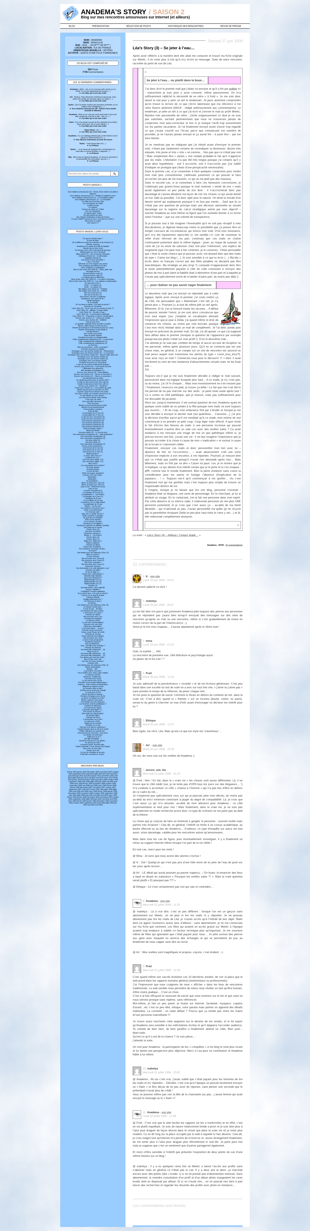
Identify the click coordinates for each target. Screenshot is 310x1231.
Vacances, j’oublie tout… (92, 677)
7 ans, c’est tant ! (93, 262)
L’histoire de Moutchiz (92, 706)
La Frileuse (92, 207)
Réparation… (93, 477)
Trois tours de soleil (93, 399)
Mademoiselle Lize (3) (92, 580)
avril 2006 (84, 791)
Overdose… (93, 603)
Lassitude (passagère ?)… (92, 710)
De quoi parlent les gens (92, 215)
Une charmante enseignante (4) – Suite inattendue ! (93, 434)
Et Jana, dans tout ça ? (93, 456)
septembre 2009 (75, 781)
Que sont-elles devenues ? (92, 401)
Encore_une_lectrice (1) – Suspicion (93, 386)
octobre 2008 (111, 783)
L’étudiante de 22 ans (93, 498)
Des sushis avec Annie (93, 333)
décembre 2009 (88, 780)
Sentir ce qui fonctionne (93, 510)
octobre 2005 (99, 793)
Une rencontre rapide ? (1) (93, 461)
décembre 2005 (74, 793)
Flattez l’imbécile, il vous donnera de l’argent (93, 746)
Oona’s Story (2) (92, 537)
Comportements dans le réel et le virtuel (92, 729)
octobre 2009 (113, 780)
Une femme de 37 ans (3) (93, 448)
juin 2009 (102, 781)
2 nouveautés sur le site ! (93, 719)
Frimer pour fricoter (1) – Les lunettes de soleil (93, 388)
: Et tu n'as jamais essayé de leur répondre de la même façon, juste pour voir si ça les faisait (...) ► (93, 124)
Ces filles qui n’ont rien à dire (93, 201)
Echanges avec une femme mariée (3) (93, 357)
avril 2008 (94, 785)
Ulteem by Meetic (93, 430)
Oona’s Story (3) (92, 529)
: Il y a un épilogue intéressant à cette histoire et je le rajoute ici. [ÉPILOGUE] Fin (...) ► (93, 138)
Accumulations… (92, 481)
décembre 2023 (93, 772)
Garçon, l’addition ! (93, 589)
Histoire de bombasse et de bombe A (92, 330)
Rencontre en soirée (93, 221)
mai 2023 (113, 774)
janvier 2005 (82, 797)
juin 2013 (79, 776)
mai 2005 (96, 795)
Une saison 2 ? (93, 223)
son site (155, 576)
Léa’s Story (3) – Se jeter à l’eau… (92, 312)
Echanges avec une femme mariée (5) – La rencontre (93, 353)
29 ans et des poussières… (93, 446)
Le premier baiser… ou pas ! (93, 628)
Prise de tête (93, 411)
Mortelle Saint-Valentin (92, 576)
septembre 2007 (75, 789)
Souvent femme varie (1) (93, 275)
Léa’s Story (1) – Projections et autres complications (92, 316)
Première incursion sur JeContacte (93, 363)
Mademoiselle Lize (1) (92, 584)
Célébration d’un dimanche (93, 368)
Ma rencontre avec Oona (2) (93, 560)
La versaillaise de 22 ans (93, 500)
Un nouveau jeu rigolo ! (93, 708)
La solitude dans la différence (93, 277)
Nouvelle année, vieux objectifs (93, 587)
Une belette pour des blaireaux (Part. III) (92, 605)
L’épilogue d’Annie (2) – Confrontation (92, 256)
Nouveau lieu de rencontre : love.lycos (93, 733)
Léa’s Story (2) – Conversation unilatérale (93, 314)
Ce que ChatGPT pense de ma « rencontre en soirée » (92, 219)
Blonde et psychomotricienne (93, 407)
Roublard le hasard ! (93, 642)
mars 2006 (93, 791)
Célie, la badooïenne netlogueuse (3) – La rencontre (93, 339)
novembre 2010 (108, 776)
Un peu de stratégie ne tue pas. (93, 752)
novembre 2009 (101, 780)
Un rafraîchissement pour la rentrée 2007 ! (92, 380)
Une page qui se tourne (93, 527)
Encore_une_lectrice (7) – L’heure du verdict (93, 318)
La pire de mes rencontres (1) (93, 419)
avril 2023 (72, 776)
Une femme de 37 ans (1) (93, 452)
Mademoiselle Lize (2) (92, 582)
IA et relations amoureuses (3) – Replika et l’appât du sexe (93, 196)
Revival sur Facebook (93, 306)
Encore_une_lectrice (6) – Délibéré (93, 320)
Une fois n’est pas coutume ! (93, 661)
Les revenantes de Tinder (93, 203)
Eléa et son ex (92, 651)
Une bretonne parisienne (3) (93, 423)
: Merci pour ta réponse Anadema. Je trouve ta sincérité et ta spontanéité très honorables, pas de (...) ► (93, 159)
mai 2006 (76, 791)
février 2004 (81, 801)
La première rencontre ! (93, 671)
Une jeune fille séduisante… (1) (93, 655)
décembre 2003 (103, 801)
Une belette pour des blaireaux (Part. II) (93, 665)
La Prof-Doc (93, 345)
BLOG (72, 26)
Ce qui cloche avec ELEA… (93, 681)
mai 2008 (86, 785)
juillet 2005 (81, 795)
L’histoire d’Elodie (92, 597)
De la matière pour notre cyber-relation (93, 673)
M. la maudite (93, 302)
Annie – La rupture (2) (92, 285)
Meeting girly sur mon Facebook (92, 252)
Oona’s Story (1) (92, 539)
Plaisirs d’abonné (92, 543)
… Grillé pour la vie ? (93, 737)
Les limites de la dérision (92, 735)
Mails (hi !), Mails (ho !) (93, 541)
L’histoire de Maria (93, 545)
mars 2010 (108, 778)
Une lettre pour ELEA (93, 679)
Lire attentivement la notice (93, 378)
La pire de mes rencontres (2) (93, 417)
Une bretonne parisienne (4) (93, 421)
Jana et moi (92, 489)
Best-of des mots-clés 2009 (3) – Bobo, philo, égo (92, 269)
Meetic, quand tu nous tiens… (92, 700)
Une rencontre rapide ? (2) (93, 459)
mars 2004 (72, 801)
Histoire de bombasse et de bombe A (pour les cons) (92, 328)
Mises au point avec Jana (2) (93, 483)
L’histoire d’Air (93, 663)
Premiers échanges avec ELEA (93, 696)
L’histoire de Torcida (93, 634)
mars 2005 (113, 795)
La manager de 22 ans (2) (93, 492)
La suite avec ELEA (93, 692)
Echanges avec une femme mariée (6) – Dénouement (93, 351)
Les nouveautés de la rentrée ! (93, 465)
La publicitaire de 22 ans (92, 504)
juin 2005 (89, 795)
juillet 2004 (90, 799)
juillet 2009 (94, 781)
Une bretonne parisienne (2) (93, 425)
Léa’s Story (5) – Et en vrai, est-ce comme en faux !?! (93, 308)
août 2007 (86, 789)
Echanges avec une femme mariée (93, 361)
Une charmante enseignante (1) (92, 444)
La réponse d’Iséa (93, 620)
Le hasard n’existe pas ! (92, 607)
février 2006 (102, 791)
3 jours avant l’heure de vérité (92, 632)
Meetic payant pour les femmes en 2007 (92, 390)
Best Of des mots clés (93, 659)
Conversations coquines (92, 409)
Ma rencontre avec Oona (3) (93, 558)
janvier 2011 (96, 776)
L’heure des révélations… (93, 547)
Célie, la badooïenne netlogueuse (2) (93, 341)
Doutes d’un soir (93, 750)
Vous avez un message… (93, 748)
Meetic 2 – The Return (93, 535)
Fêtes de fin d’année (93, 520)
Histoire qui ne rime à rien (93, 248)
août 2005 (73, 795)
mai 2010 (91, 778)
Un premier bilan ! (93, 715)
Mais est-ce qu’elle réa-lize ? (93, 514)
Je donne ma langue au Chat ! (93, 698)
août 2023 (90, 774)
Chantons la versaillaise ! (93, 523)
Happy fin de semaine (92, 723)
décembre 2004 (93, 797)
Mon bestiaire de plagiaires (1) (93, 370)
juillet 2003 (110, 803)
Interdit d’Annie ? (92, 332)
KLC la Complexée (93, 211)
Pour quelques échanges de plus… (93, 549)
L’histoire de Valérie (92, 615)
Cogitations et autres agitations (93, 591)
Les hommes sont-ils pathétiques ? (93, 704)
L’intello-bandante (93, 300)
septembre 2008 (75, 785)
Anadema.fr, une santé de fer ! (93, 299)
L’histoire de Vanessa (93, 648)
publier (233, 88)
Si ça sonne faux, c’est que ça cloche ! (93, 593)
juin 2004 (98, 799)
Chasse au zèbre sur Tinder (93, 209)
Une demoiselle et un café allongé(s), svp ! (92, 568)
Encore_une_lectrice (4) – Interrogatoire (92, 372)
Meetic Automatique (92, 667)
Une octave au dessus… (93, 712)
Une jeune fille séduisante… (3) (93, 649)
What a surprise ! (93, 554)
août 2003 (101, 803)
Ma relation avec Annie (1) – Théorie (93, 291)
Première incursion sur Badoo (92, 349)
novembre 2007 (99, 787)
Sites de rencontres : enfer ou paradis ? (92, 347)
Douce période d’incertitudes (93, 636)
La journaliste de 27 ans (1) (92, 415)
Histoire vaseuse (92, 244)
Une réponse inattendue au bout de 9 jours (92, 217)
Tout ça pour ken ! (93, 322)
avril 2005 (104, 795)
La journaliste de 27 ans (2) (92, 413)
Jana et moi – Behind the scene (93, 487)
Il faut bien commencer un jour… (93, 754)
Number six (92, 585)
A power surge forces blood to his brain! (92, 392)
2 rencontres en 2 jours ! (93, 613)
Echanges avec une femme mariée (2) (93, 359)
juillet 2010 (76, 778)
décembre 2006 (106, 789)
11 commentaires (234, 545)
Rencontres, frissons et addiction (93, 297)
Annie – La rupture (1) (92, 287)
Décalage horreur (93, 271)
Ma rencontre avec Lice (93, 617)
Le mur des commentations (92, 622)
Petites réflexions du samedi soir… (92, 731)
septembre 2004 (79, 799)
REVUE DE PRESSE (230, 26)
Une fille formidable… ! (93, 739)
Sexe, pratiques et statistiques (93, 268)
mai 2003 (91, 805)
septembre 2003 (90, 803)
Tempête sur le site (92, 725)
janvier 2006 (112, 791)
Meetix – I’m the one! (93, 506)
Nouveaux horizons (93, 566)
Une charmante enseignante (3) (92, 436)
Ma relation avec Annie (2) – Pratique (92, 289)
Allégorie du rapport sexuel (93, 686)
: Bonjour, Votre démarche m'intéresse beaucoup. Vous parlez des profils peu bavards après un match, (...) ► (93, 99)
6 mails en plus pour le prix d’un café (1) (92, 384)
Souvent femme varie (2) (93, 273)
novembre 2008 (99, 783)
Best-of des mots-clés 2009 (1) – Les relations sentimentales (93, 281)
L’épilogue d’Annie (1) (93, 258)
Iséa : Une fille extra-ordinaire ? (93, 646)
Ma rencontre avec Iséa (92, 638)
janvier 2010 (77, 780)
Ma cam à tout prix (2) (93, 293)
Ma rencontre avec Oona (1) (93, 564)
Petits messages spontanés (93, 473)
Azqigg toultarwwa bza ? (92, 599)
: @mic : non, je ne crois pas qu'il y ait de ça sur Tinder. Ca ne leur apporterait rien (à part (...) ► (93, 91)
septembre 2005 (111, 793)
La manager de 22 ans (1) (93, 496)
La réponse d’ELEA (92, 675)
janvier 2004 (91, 801)
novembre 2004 (106, 797)
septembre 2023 (79, 774)
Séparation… (93, 479)
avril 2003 (99, 805)
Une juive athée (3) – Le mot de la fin (93, 432)
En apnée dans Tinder (93, 213)
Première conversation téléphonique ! (92, 682)
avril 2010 (99, 778)
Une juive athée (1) (92, 442)
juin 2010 (84, 778)
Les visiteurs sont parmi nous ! (93, 508)
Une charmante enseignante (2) (92, 438)
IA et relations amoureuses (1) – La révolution (93, 200)
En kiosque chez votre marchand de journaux (93, 250)
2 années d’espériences (92, 490)
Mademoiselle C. (92, 454)
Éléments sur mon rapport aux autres (93, 264)
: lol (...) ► (92, 131)
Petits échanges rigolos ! (93, 428)
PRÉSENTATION (100, 26)
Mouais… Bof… (93, 669)
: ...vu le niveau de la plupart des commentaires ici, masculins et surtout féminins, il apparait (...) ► (92, 151)
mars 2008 (102, 785)
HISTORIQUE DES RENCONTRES (185, 26)
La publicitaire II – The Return (92, 494)
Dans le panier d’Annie (93, 335)
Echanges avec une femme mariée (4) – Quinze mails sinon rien (93, 355)
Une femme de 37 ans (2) (93, 450)
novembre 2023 (106, 772)
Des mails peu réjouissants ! (93, 713)
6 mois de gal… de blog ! (93, 609)
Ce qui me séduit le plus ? (93, 238)
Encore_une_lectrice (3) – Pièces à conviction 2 (93, 374)
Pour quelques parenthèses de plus (93, 266)
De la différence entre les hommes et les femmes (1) (92, 242)
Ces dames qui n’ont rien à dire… (93, 657)
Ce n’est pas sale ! (93, 512)
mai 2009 (109, 781)
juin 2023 (106, 774)
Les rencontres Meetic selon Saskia (93, 397)
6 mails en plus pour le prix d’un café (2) (92, 382)
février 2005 (72, 797)
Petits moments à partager (93, 516)
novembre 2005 (87, 793)
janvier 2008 (74, 787)
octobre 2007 (110, 787)
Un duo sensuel (93, 556)
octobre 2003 (78, 803)
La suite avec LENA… (93, 721)
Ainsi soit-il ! (93, 463)
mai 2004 (105, 799)
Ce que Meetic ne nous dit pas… (93, 395)
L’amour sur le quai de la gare (92, 595)
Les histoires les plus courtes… (93, 611)
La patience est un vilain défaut (93, 502)
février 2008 (111, 785)
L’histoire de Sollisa (93, 570)
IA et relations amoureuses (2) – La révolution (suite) (92, 198)
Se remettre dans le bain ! (93, 688)
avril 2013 (87, 776)
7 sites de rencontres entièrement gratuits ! (93, 364)
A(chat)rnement (93, 469)
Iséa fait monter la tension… (93, 630)
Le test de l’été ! (93, 471)
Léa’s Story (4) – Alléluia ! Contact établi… (93, 310)
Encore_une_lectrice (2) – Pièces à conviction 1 (93, 376)
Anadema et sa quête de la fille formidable (93, 246)
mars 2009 (78, 783)
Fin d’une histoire (92, 467)
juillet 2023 (98, 774)
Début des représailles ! (93, 626)
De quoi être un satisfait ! (93, 518)
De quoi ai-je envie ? (93, 283)
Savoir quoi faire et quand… (93, 694)
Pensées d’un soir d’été (93, 624)
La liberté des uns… (93, 458)
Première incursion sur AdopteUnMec (93, 337)
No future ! (93, 551)
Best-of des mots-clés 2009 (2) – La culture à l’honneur (92, 279)
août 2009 (86, 781)
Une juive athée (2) (92, 440)
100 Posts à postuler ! (92, 562)
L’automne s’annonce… (93, 533)
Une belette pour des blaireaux (93, 702)
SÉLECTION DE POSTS (138, 26)
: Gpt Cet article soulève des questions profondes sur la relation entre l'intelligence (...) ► (93, 107)
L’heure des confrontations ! (93, 574)
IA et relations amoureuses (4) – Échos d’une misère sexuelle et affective (93, 193)
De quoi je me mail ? (93, 743)
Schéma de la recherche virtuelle (93, 690)
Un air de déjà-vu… (92, 572)
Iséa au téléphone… (93, 644)
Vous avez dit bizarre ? (93, 578)
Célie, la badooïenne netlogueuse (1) (93, 343)
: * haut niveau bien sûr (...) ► (92, 144)
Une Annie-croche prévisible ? (93, 260)
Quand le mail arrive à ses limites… (93, 741)
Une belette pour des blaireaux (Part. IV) (93, 553)
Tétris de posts (93, 403)
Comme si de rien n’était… (93, 475)
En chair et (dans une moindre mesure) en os (93, 394)
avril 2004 (113, 799)
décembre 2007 (86, 787)
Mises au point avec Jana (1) (93, 485)
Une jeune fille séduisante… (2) (93, 653)
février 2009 (87, 783)
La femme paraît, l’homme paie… (93, 744)
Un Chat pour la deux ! (93, 601)
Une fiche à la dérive (93, 531)
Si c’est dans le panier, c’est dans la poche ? (93, 304)
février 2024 (72, 772)
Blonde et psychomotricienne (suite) (93, 405)
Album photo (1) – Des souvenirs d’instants (93, 254)
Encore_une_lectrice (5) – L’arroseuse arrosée (93, 366)
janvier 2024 (82, 772)
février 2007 (95, 789)
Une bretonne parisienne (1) (93, 427)
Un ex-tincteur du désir (93, 522)
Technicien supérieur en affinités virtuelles (93, 525)
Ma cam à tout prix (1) (93, 295)
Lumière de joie (93, 205)
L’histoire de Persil (93, 717)
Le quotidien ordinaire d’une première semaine (93, 324)
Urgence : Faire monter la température (93, 684)
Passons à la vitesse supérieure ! (93, 727)
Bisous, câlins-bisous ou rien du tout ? (93, 326)
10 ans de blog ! (93, 240)
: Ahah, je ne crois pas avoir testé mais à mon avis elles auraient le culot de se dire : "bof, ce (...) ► (93, 116)
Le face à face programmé (93, 640)
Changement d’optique (93, 618)
